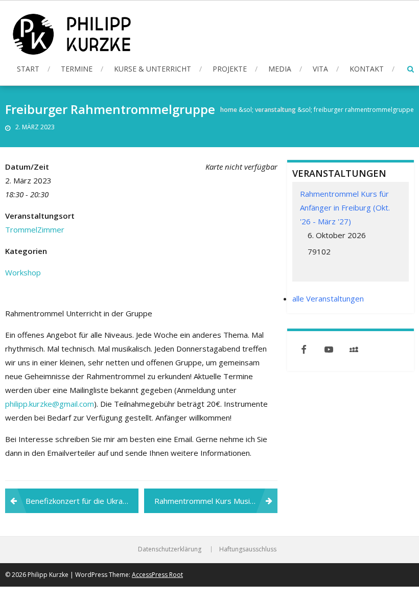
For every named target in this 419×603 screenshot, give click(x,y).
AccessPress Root (157, 574)
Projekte (230, 69)
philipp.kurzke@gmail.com (49, 404)
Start (28, 69)
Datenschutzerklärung (169, 549)
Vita (320, 69)
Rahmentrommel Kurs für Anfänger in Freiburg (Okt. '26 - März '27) (345, 207)
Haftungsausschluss (247, 549)
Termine (76, 69)
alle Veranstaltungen (328, 298)
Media (279, 69)
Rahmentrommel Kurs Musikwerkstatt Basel (215, 501)
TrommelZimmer (34, 229)
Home (228, 109)
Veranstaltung (275, 109)
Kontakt (367, 69)
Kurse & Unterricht (152, 69)
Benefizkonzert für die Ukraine (79, 501)
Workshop (23, 272)
